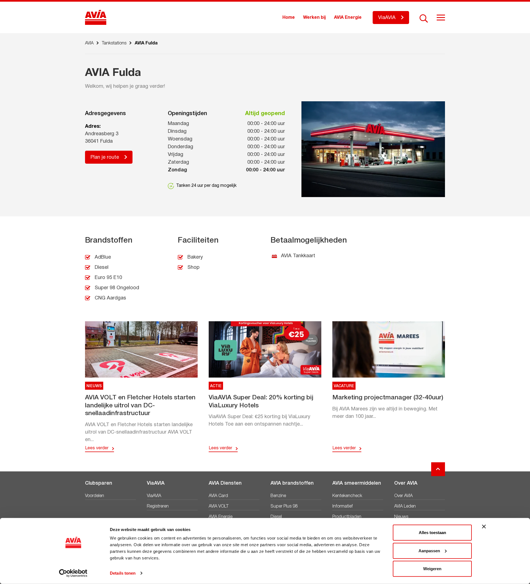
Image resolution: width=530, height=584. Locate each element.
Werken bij (314, 18)
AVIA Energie (348, 18)
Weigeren (432, 568)
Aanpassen (429, 550)
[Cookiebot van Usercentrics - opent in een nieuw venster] (73, 573)
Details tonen (123, 573)
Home (288, 18)
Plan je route (105, 157)
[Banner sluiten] (484, 527)
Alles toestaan (432, 532)
